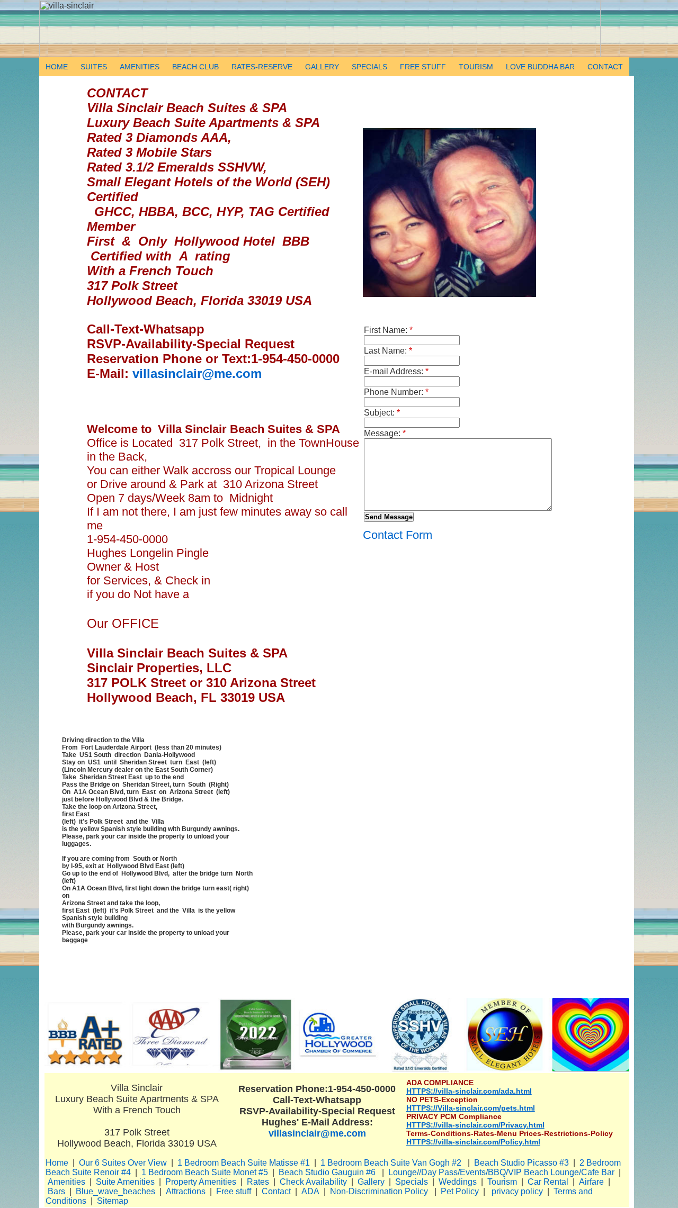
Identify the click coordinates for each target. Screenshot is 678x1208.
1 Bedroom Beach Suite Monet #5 (204, 1172)
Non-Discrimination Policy (379, 1191)
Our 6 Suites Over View (123, 1162)
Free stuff (233, 1191)
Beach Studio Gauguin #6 (328, 1172)
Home (57, 1162)
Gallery (371, 1181)
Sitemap (112, 1200)
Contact (276, 1191)
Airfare (591, 1181)
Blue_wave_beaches (115, 1191)
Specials (411, 1181)
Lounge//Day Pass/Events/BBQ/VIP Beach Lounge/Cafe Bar (501, 1172)
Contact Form (397, 535)
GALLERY (322, 66)
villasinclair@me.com (197, 373)
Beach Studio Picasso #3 (521, 1162)
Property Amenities (200, 1181)
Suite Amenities (125, 1181)
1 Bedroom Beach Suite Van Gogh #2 (391, 1162)
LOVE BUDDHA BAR (540, 66)
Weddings (458, 1181)
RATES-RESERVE (261, 66)
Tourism (502, 1181)
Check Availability (313, 1181)
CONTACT (605, 66)
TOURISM (476, 66)
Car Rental (548, 1181)
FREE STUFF (423, 66)
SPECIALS (369, 66)
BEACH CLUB (195, 66)
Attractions (186, 1191)
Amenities (66, 1181)
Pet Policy (460, 1191)
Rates (258, 1181)
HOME (57, 66)
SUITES (94, 66)
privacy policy (517, 1191)
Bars (56, 1191)
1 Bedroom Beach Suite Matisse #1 (243, 1162)
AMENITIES (139, 66)
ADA (310, 1191)
